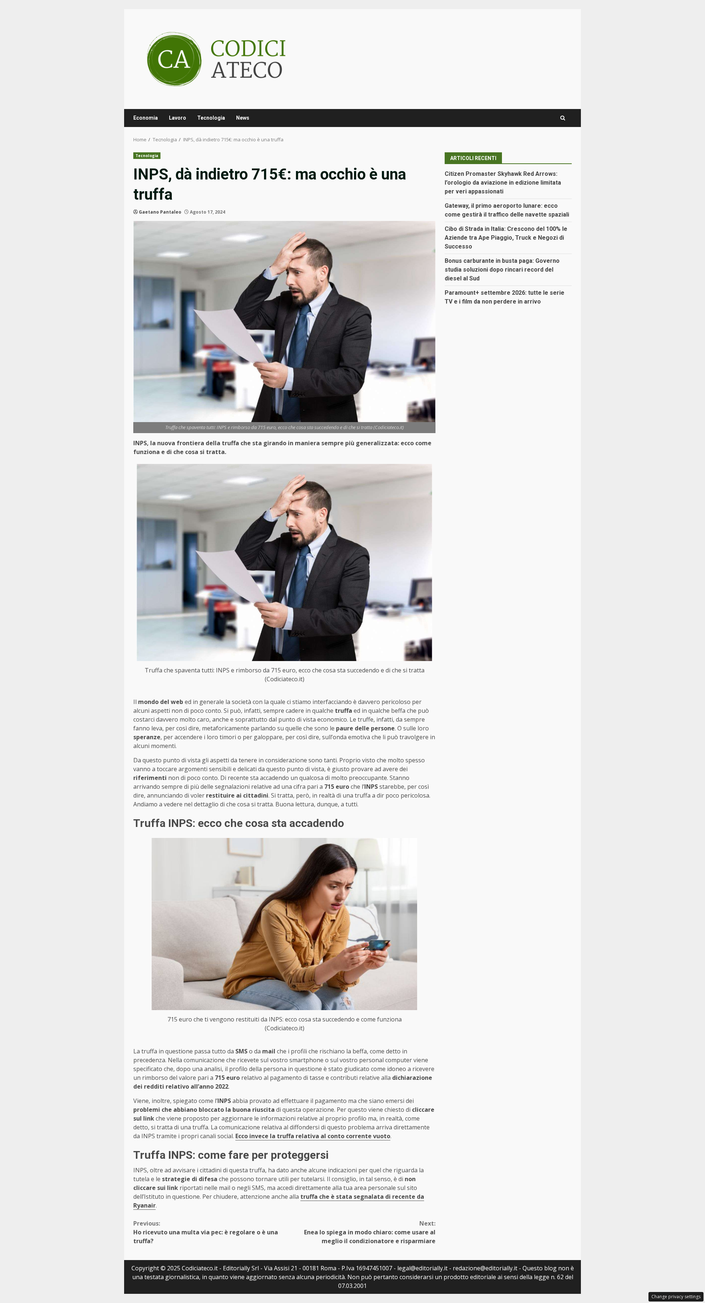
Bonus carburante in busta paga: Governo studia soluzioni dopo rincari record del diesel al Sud (502, 269)
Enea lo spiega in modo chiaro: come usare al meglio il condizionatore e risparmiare (369, 1232)
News (242, 118)
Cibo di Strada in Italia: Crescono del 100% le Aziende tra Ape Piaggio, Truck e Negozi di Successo (506, 237)
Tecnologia (211, 118)
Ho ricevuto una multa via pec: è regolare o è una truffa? (205, 1232)
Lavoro (177, 118)
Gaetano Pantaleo (160, 212)
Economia (145, 118)
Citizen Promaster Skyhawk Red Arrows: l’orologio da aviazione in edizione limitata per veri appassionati (503, 182)
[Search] (562, 118)
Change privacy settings (676, 1296)
